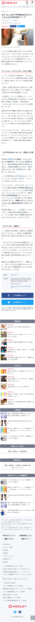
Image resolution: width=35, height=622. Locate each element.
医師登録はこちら (26, 535)
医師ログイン (26, 539)
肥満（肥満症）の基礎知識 (17, 451)
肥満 (9, 159)
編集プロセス (9, 539)
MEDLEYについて (9, 535)
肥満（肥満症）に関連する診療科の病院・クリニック (17, 466)
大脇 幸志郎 (14, 274)
